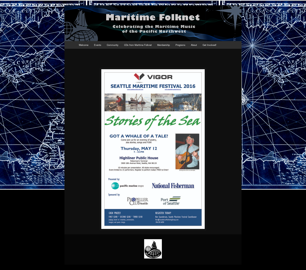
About (194, 45)
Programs (180, 45)
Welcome (83, 45)
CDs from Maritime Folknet (138, 45)
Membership (163, 45)
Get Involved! (209, 45)
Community (112, 45)
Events (97, 45)
